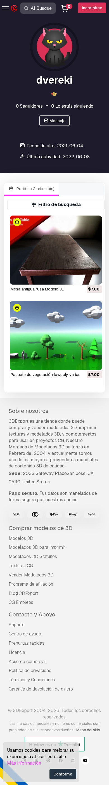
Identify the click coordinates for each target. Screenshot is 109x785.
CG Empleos (21, 602)
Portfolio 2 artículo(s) (34, 188)
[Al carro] (82, 277)
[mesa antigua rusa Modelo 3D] (56, 250)
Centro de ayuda (25, 634)
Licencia (17, 652)
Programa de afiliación (31, 584)
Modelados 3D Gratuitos (33, 556)
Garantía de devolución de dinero (41, 689)
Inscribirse (92, 7)
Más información (24, 763)
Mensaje (57, 120)
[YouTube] (85, 761)
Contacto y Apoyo (32, 614)
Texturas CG (21, 566)
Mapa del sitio (88, 729)
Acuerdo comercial (27, 662)
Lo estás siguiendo (72, 106)
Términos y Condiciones (32, 680)
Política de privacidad (30, 670)
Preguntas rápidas (26, 643)
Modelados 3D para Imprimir (37, 547)
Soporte (17, 625)
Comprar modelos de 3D (40, 528)
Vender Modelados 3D (31, 575)
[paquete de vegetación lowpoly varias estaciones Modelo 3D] (56, 335)
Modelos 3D (21, 538)
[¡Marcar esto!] (94, 277)
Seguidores (29, 106)
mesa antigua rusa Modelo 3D (38, 289)
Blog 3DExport (23, 593)
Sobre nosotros (28, 411)
